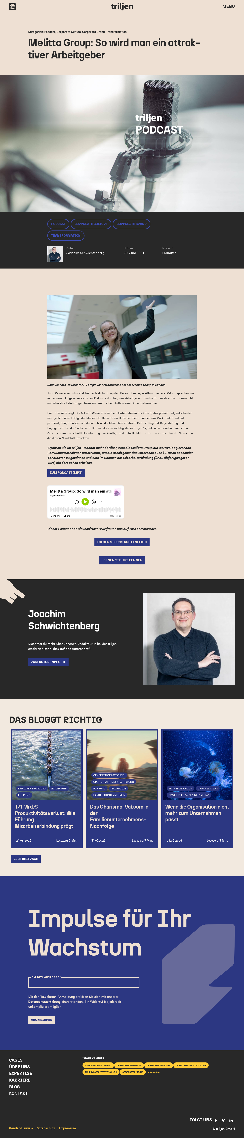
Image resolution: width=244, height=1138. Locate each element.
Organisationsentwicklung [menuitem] (191, 1065)
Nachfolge (118, 788)
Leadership (59, 788)
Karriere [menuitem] (19, 1080)
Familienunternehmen (109, 795)
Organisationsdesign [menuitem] (158, 1065)
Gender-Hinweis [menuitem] (21, 1128)
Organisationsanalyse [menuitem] (129, 1065)
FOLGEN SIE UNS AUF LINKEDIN (122, 542)
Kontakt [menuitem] (18, 1093)
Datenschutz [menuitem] (46, 1128)
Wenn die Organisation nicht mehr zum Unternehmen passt (197, 813)
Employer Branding (32, 788)
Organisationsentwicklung (113, 782)
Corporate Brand (132, 224)
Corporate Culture (91, 224)
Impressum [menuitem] (67, 1128)
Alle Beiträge (25, 859)
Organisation (208, 788)
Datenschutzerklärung (44, 1001)
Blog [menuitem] (14, 1087)
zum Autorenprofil (48, 662)
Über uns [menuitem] (19, 1067)
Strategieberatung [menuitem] (132, 1072)
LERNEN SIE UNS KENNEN (122, 560)
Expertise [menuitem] (20, 1073)
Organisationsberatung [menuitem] (98, 1065)
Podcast (58, 224)
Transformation (66, 235)
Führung (24, 795)
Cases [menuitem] (15, 1060)
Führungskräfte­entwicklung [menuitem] (101, 1072)
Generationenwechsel (109, 775)
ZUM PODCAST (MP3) (66, 472)
